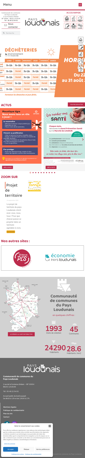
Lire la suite (8, 167)
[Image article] (20, 136)
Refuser (26, 449)
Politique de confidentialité (33, 454)
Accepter (11, 449)
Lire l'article (11, 232)
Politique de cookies (18, 454)
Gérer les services (9, 443)
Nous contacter (13, 25)
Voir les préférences (43, 449)
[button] (50, 426)
